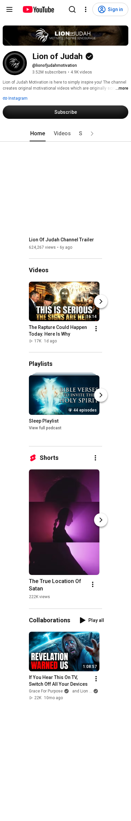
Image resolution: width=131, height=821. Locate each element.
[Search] (72, 9)
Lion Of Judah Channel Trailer (61, 239)
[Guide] (9, 9)
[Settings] (86, 9)
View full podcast (45, 428)
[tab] (38, 134)
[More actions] (96, 328)
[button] (92, 134)
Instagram (17, 98)
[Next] (100, 301)
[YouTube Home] (38, 9)
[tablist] (65, 134)
